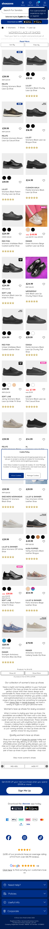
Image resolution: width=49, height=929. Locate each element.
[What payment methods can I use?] (24, 822)
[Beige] (14, 385)
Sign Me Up (24, 790)
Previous (2, 766)
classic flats (14, 702)
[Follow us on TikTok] (40, 837)
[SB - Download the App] (24, 21)
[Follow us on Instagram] (24, 837)
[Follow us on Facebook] (8, 837)
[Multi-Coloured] (33, 589)
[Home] (2, 27)
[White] (33, 333)
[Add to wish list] (19, 77)
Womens (12, 27)
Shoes (22, 27)
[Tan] (38, 537)
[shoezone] (8, 4)
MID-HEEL (14, 766)
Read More (24, 41)
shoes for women (29, 739)
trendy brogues (28, 702)
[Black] (33, 74)
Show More (37, 673)
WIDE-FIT (34, 766)
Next (46, 766)
